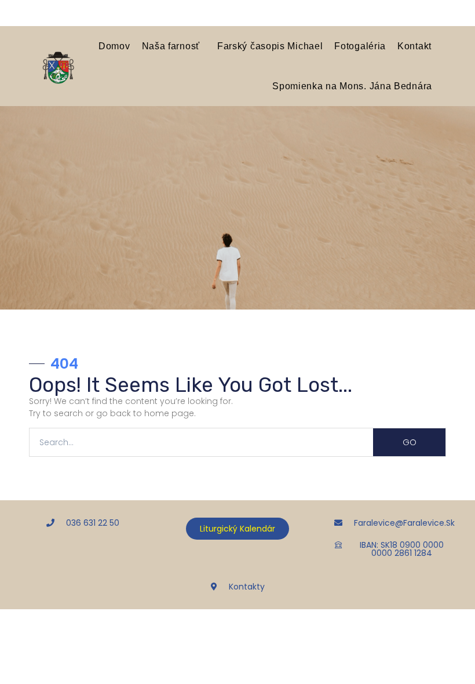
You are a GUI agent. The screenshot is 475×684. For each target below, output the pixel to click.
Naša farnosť (171, 45)
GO (409, 442)
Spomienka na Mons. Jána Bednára (352, 85)
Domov (114, 45)
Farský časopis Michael (270, 45)
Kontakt (414, 45)
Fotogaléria (360, 45)
